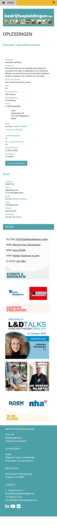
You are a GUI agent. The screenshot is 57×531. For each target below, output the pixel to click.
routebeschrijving (19, 126)
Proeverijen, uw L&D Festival (19, 461)
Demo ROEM (19, 250)
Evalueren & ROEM (14, 477)
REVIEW (9, 227)
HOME (10, 2)
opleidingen (17, 217)
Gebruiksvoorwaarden (15, 441)
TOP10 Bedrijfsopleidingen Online (32, 239)
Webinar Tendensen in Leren (25, 255)
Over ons (9, 434)
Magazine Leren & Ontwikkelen (20, 457)
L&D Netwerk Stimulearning (18, 474)
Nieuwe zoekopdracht (16, 163)
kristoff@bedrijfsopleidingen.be (19, 493)
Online (8, 454)
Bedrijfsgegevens (13, 438)
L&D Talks (21, 261)
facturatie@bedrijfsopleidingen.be (21, 500)
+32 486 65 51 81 (13, 497)
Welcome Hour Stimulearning (26, 244)
